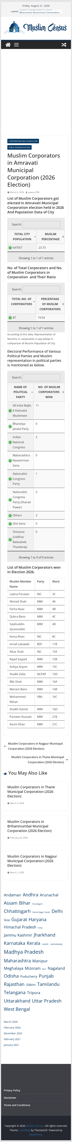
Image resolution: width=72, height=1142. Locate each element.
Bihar (24, 903)
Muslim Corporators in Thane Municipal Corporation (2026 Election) (37, 759)
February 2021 (12, 1039)
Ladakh (45, 944)
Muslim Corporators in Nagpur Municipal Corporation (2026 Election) (35, 746)
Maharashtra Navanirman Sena (21, 460)
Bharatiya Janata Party (21, 426)
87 (14, 317)
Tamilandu (48, 984)
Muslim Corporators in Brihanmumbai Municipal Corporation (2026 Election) (29, 826)
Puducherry (28, 976)
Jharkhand (44, 935)
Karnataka (14, 943)
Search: (17, 224)
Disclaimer (10, 1097)
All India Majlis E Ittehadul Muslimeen (22, 411)
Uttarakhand (17, 1001)
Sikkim (31, 985)
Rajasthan (14, 984)
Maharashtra (17, 960)
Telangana (15, 992)
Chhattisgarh (17, 911)
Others (17, 515)
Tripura (33, 992)
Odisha (11, 976)
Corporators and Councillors (23, 141)
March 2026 (11, 1021)
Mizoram (33, 968)
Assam (10, 903)
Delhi (57, 911)
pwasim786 (33, 192)
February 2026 (12, 1027)
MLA (44, 969)
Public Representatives (19, 147)
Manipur (40, 961)
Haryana (37, 919)
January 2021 (11, 1045)
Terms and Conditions (17, 1105)
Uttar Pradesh (47, 1001)
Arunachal (49, 895)
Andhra (30, 894)
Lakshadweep (56, 944)
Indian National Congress (19, 442)
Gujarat (19, 919)
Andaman (12, 895)
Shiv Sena (19, 523)
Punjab (46, 976)
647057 (17, 247)
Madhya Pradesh (24, 951)
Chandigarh (37, 904)
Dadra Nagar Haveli (41, 912)
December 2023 (13, 1033)
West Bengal (17, 1009)
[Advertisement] (36, 97)
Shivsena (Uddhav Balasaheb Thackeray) (20, 539)
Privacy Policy (12, 1090)
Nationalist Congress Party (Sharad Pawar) (22, 499)
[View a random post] (64, 45)
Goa (7, 920)
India (40, 928)
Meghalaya (13, 968)
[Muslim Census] (8, 45)
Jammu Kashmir (18, 935)
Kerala (33, 943)
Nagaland (56, 968)
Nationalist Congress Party (20, 479)
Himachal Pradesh (20, 927)
